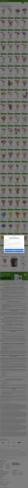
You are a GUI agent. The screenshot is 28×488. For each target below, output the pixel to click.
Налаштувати (14, 251)
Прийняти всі (14, 249)
